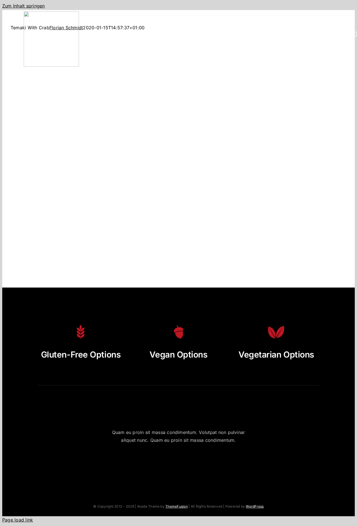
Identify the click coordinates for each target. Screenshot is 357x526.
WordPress (255, 506)
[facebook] (147, 462)
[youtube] (193, 462)
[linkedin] (209, 462)
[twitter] (163, 462)
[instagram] (178, 462)
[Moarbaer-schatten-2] (51, 13)
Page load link (17, 520)
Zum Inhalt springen (23, 6)
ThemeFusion (176, 506)
